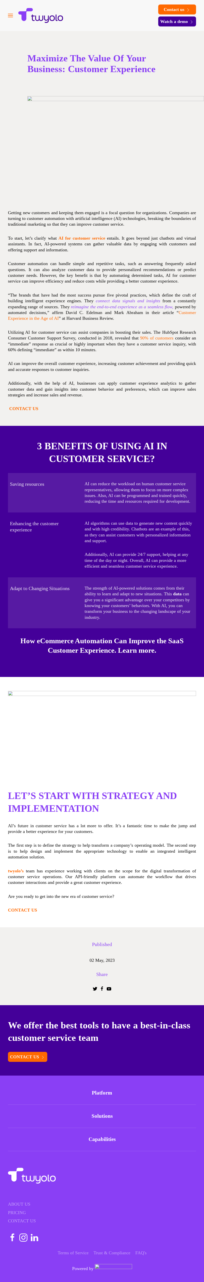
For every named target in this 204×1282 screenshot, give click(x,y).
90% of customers (157, 337)
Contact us (175, 9)
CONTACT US (25, 1056)
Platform (102, 1093)
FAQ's (141, 1252)
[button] (10, 15)
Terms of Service (73, 1252)
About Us (19, 1204)
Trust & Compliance (112, 1252)
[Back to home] (41, 15)
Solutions (102, 1116)
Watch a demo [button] (174, 21)
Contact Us (22, 1220)
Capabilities (102, 1139)
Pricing (17, 1212)
